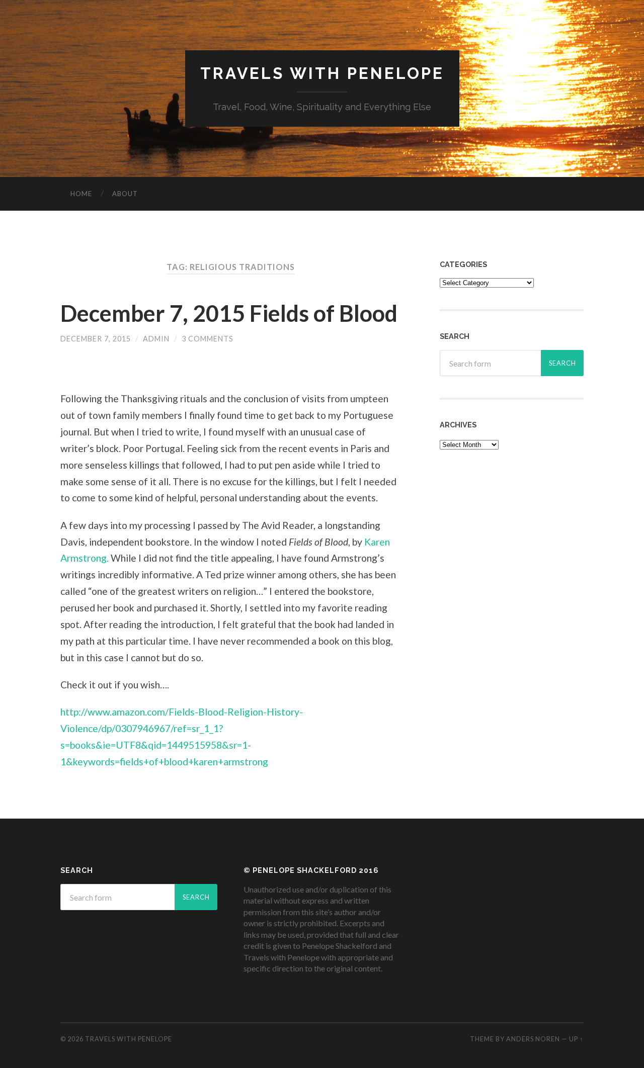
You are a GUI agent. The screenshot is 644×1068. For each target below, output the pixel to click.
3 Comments (207, 338)
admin (156, 338)
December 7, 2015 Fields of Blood (228, 313)
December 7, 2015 (95, 338)
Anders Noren (533, 1039)
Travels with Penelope (322, 73)
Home (81, 194)
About (125, 194)
